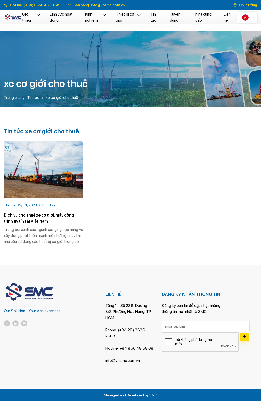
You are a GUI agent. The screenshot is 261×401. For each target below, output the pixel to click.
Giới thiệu (26, 17)
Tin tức (153, 17)
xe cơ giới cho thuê (62, 97)
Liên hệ (227, 17)
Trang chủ (12, 97)
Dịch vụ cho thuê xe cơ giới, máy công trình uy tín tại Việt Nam (39, 218)
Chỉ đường (248, 5)
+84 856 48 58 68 (136, 348)
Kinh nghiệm (91, 17)
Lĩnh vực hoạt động (61, 17)
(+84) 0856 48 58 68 (41, 5)
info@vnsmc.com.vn (108, 5)
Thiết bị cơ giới (125, 17)
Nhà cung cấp (203, 17)
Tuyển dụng (175, 17)
